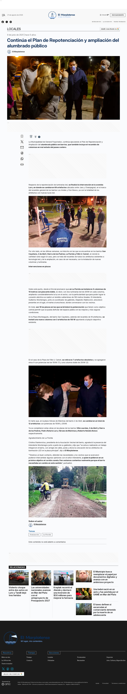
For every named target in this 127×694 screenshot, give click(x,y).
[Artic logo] (6, 683)
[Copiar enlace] (22, 164)
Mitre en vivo (96, 21)
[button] (31, 136)
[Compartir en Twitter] (22, 142)
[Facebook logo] (8, 670)
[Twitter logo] (3, 670)
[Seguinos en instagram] (11, 22)
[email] (22, 148)
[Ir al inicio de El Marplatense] (61, 15)
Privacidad (105, 683)
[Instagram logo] (12, 670)
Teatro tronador (119, 21)
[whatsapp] (22, 159)
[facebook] (22, 153)
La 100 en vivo (107, 21)
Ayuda (97, 683)
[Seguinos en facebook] (3, 22)
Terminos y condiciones (118, 683)
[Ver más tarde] (22, 136)
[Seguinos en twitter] (7, 22)
